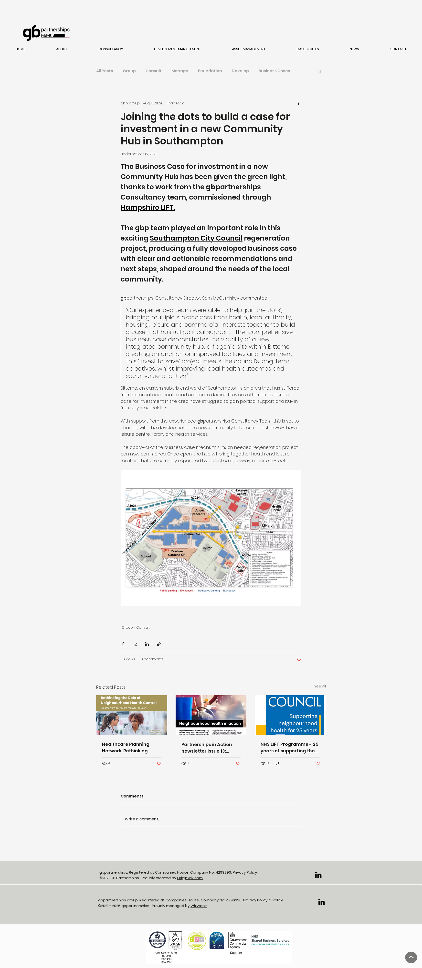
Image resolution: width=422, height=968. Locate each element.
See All (320, 686)
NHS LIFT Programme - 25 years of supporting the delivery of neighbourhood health (289, 747)
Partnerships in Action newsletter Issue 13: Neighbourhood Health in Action (210, 747)
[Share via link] (159, 644)
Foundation (210, 71)
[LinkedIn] (318, 874)
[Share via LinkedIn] (147, 644)
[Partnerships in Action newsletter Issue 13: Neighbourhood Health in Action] (211, 715)
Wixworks (198, 905)
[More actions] (298, 103)
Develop (240, 71)
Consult (154, 71)
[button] (62, 49)
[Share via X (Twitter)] (135, 644)
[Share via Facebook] (123, 644)
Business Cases (274, 71)
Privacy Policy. (245, 872)
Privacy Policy (255, 900)
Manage (179, 71)
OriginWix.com (190, 877)
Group (129, 71)
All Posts (104, 71)
